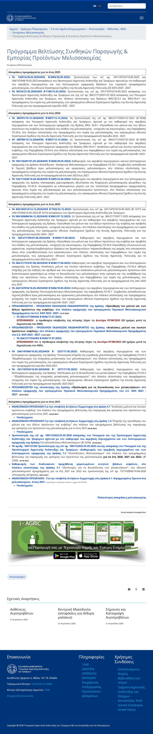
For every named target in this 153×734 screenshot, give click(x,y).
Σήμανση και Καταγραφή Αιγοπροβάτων (117, 613)
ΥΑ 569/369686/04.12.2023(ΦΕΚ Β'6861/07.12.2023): (41, 216)
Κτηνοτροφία (17, 576)
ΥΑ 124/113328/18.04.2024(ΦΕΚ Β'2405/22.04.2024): (41, 179)
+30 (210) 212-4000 (41, 684)
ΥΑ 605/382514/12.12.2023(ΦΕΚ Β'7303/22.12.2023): (42, 209)
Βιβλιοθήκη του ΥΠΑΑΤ (129, 680)
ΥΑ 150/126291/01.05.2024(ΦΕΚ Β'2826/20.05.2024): (41, 161)
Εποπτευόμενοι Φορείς (129, 671)
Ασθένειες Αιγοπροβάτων (21, 611)
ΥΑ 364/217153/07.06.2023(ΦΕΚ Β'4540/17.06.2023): (41, 263)
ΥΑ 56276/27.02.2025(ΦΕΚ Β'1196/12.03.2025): (39, 91)
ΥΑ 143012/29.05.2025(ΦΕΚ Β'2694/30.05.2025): (41, 77)
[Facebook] (129, 589)
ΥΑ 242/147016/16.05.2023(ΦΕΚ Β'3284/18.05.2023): (41, 288)
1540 (47, 690)
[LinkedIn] (143, 589)
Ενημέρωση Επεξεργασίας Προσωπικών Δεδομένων (91, 689)
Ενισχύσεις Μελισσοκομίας (19, 65)
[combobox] (127, 6)
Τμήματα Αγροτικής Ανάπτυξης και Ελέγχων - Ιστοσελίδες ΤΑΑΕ (131, 694)
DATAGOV (89, 678)
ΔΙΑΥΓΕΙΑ (88, 669)
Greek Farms (127, 710)
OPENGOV (89, 673)
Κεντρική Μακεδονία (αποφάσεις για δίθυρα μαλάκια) (76, 613)
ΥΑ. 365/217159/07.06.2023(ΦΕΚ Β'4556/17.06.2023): (43, 237)
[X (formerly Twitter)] (136, 589)
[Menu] (141, 18)
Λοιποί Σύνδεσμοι (130, 705)
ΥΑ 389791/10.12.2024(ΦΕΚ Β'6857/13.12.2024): (40, 118)
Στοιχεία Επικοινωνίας (20, 696)
